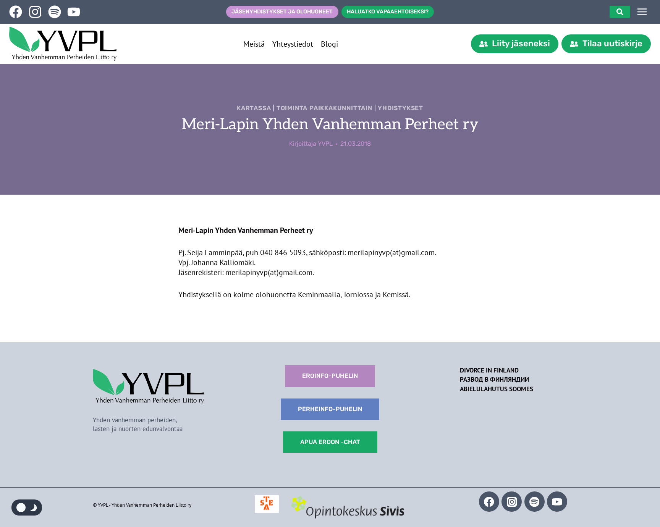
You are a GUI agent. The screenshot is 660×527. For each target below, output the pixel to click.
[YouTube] (557, 501)
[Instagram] (511, 501)
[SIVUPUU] (642, 12)
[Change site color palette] (26, 507)
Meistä (254, 44)
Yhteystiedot (292, 44)
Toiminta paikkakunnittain (324, 108)
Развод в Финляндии (494, 379)
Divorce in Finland (489, 370)
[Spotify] (534, 501)
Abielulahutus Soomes (496, 389)
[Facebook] (489, 501)
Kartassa (254, 108)
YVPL (325, 143)
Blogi (329, 44)
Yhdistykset (400, 108)
